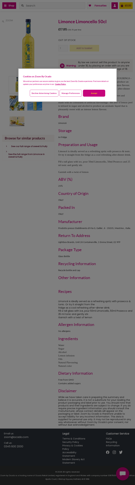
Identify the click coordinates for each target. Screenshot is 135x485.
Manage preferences (71, 93)
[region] (67, 85)
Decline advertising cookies (44, 93)
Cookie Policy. (60, 84)
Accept (94, 93)
